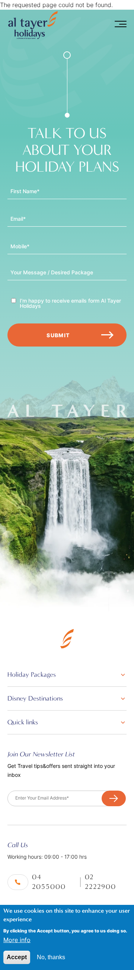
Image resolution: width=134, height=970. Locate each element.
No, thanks (51, 957)
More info (17, 940)
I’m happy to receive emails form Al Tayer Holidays (70, 303)
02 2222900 (100, 882)
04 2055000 (49, 882)
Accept (17, 957)
